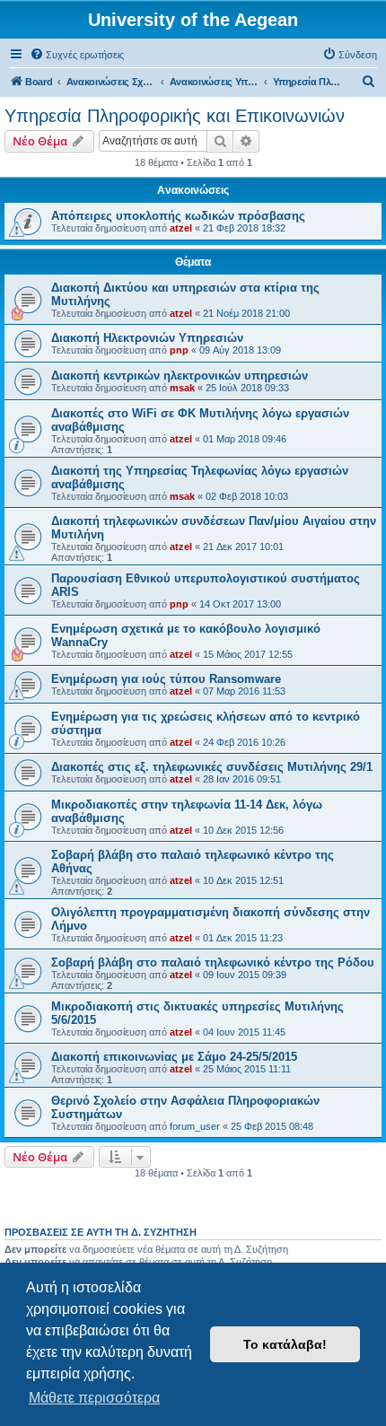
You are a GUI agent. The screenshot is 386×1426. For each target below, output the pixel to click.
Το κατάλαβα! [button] (285, 1344)
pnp (179, 350)
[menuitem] (77, 55)
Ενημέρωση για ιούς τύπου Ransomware (166, 679)
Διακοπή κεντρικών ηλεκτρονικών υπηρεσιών (179, 375)
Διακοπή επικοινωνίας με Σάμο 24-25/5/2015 (174, 1056)
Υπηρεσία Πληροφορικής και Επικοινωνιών (174, 116)
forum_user (195, 1126)
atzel (181, 228)
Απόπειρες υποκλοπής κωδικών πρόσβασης (178, 216)
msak (182, 387)
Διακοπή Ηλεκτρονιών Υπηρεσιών (147, 338)
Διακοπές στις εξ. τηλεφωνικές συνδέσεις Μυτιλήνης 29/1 (212, 767)
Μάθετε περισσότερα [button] (94, 1397)
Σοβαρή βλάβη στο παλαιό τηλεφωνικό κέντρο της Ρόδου (212, 962)
